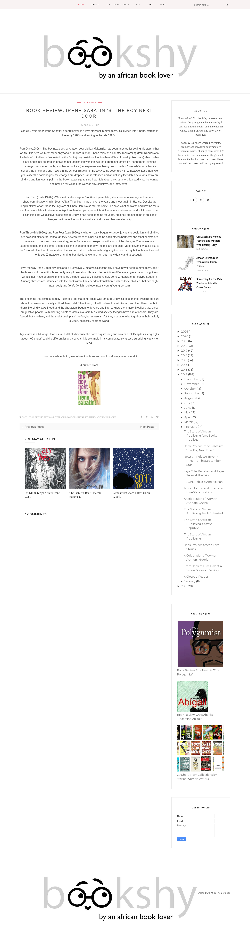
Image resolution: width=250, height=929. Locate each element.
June (187, 407)
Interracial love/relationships (70, 417)
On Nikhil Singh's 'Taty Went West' (42, 494)
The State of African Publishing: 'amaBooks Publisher (200, 435)
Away (163, 4)
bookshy (89, 125)
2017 (184, 350)
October (190, 388)
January (189, 581)
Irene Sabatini (96, 417)
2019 (184, 341)
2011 (184, 586)
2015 (184, 360)
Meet (139, 4)
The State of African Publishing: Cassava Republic (198, 524)
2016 (184, 355)
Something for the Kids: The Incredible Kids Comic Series (209, 283)
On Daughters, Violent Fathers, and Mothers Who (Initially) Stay (208, 240)
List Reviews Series (117, 4)
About (95, 4)
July (187, 403)
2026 (184, 331)
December (191, 379)
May (187, 412)
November (191, 384)
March (188, 422)
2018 (184, 346)
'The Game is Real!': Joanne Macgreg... (85, 494)
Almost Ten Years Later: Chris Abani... (131, 494)
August (189, 398)
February (190, 426)
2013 (184, 369)
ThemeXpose (223, 892)
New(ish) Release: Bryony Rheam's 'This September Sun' (202, 460)
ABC (150, 4)
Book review (90, 102)
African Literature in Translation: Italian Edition (207, 262)
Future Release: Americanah (203, 481)
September (192, 393)
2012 (184, 374)
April (187, 417)
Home (81, 4)
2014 (184, 365)
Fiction (48, 417)
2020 (184, 336)
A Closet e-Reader (196, 576)
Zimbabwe (110, 417)
